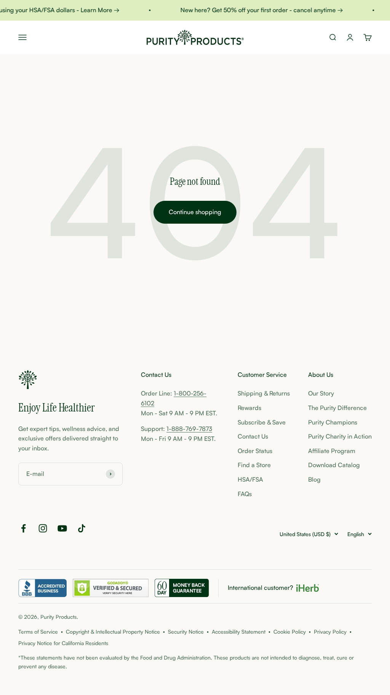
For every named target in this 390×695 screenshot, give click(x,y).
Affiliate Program (331, 451)
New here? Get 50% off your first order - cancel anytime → (258, 10)
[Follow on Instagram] (43, 528)
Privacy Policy (330, 631)
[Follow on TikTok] (82, 528)
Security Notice (186, 631)
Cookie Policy (289, 631)
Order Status (255, 451)
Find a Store (254, 465)
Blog (314, 479)
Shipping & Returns (264, 393)
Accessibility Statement (238, 631)
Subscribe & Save (262, 422)
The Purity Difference (337, 408)
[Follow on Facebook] (23, 528)
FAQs (245, 494)
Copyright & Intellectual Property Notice (113, 631)
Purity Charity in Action (340, 436)
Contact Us (253, 436)
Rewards (249, 408)
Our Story (321, 393)
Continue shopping (195, 212)
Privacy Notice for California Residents (63, 643)
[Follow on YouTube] (62, 528)
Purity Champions (332, 422)
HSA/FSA (250, 479)
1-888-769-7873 (189, 428)
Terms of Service (38, 631)
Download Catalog (334, 465)
